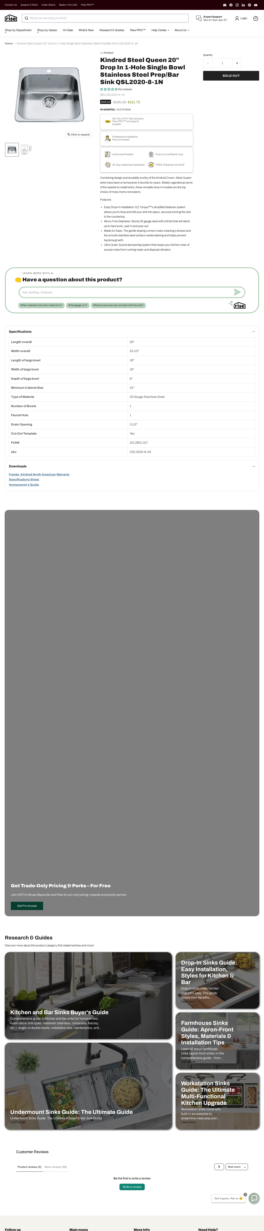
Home (9, 43)
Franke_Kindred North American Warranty (39, 474)
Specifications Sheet (24, 479)
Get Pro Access (27, 905)
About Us (181, 30)
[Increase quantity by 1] (237, 63)
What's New (86, 30)
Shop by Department (18, 30)
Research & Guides (112, 30)
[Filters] (219, 1167)
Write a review (132, 1186)
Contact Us (11, 4)
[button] (242, 18)
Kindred (108, 52)
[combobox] (105, 18)
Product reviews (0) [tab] (29, 1166)
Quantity (208, 55)
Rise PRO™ (87, 4)
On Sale (68, 30)
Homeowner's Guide (24, 484)
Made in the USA (68, 4)
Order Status (48, 4)
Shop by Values (47, 30)
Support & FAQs (29, 4)
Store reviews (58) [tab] (55, 1166)
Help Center (159, 30)
